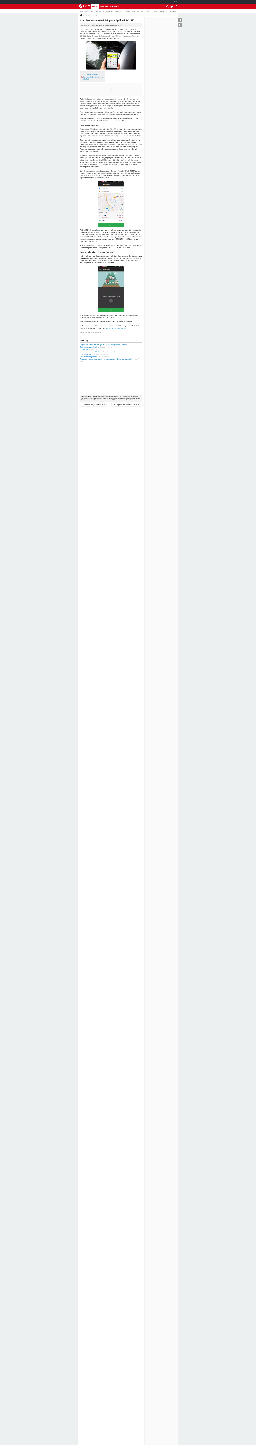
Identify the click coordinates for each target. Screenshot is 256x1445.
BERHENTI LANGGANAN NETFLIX (104, 11)
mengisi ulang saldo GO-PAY (116, 328)
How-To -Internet (109, 352)
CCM (113, 399)
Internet (94, 15)
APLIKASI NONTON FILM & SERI (122, 11)
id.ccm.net (118, 399)
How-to (95, 6)
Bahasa (175, 2)
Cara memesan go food (88, 357)
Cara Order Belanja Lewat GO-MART (94, 405)
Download (104, 6)
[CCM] (84, 6)
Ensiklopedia (114, 6)
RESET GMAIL (135, 11)
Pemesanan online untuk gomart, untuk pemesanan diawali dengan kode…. (106, 359)
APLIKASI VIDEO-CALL (158, 11)
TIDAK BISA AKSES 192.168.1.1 (86, 11)
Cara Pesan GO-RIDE (90, 75)
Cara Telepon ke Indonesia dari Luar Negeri (126, 405)
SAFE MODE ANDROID (171, 11)
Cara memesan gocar (87, 354)
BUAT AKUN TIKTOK (146, 11)
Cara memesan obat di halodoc (91, 352)
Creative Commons (134, 396)
